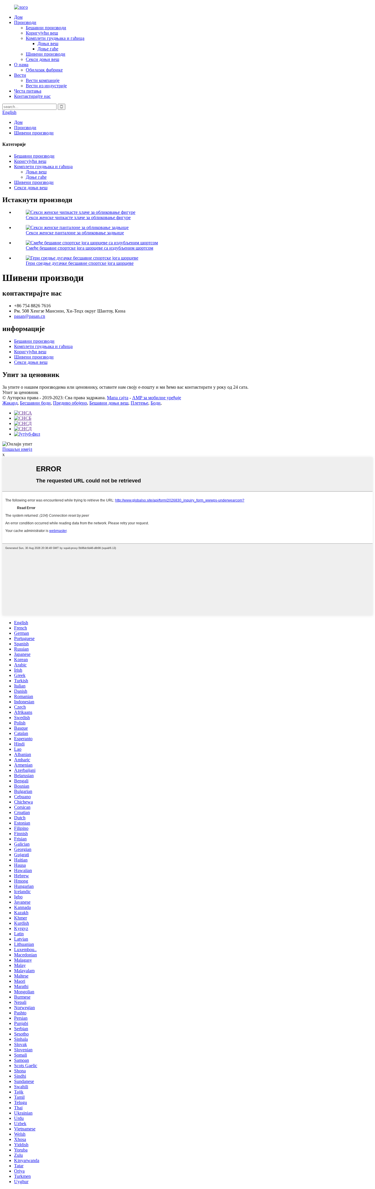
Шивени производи (45, 54)
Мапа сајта (117, 397)
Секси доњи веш (42, 59)
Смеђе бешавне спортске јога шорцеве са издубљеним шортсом (89, 247)
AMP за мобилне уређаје (156, 397)
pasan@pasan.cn (29, 316)
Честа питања (27, 90)
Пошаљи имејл (17, 449)
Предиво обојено (70, 402)
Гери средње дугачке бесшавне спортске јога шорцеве (80, 263)
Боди (156, 402)
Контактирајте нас (32, 96)
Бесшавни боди (35, 402)
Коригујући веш (42, 32)
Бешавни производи (46, 27)
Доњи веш (48, 43)
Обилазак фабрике (44, 69)
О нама (21, 64)
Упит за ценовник (20, 392)
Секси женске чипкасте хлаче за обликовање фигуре (78, 217)
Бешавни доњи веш (108, 402)
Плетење (139, 402)
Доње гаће (48, 48)
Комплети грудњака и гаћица (55, 38)
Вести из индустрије (46, 85)
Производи (25, 22)
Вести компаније (42, 80)
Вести (20, 75)
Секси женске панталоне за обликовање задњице (75, 232)
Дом (18, 17)
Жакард (10, 402)
